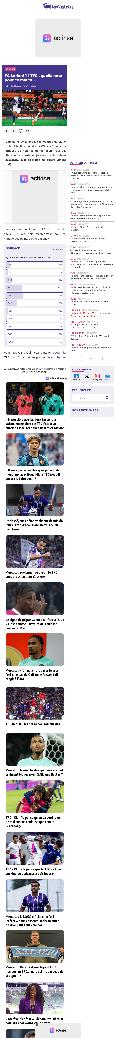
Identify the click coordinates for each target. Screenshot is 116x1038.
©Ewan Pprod (60, 92)
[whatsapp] (20, 131)
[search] (107, 398)
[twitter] (13, 131)
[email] (27, 131)
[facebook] (6, 131)
